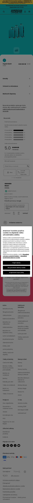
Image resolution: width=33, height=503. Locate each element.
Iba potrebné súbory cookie (16, 267)
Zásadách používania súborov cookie (15, 256)
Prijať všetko (16, 263)
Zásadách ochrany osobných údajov (16, 255)
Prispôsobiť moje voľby (16, 272)
